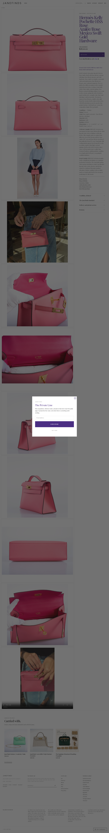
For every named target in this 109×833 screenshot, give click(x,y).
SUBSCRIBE (54, 424)
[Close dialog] (75, 398)
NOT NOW (54, 430)
